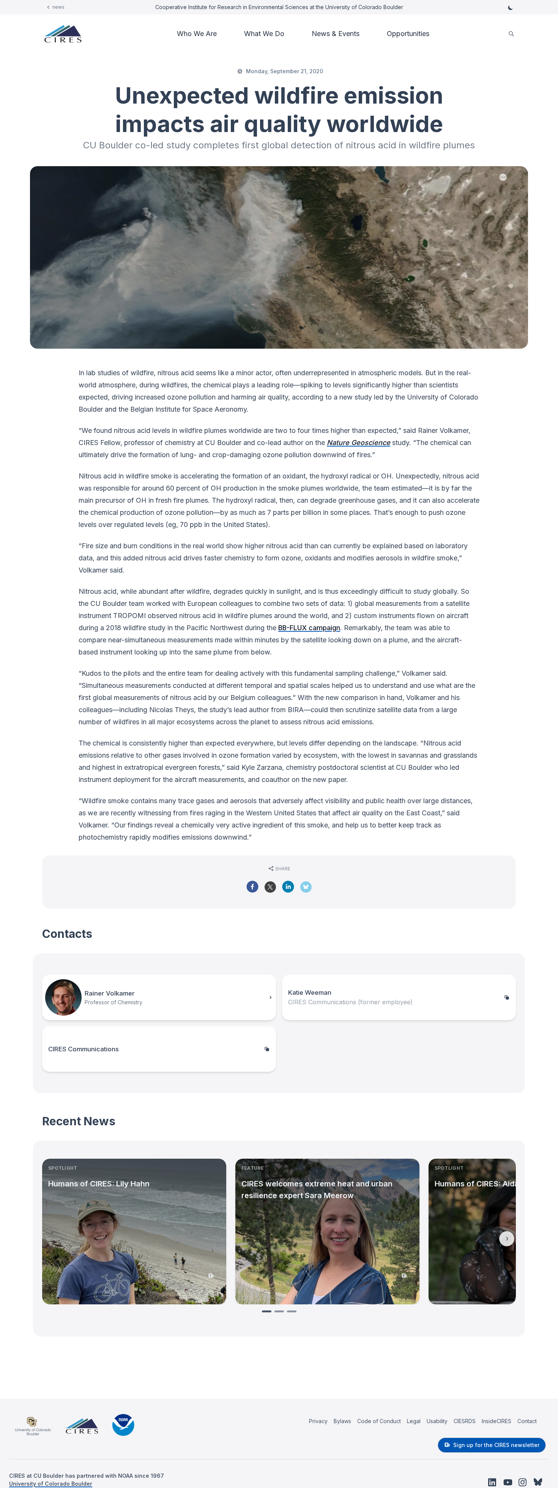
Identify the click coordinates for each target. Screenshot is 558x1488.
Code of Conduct (379, 1421)
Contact (527, 1421)
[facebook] (252, 887)
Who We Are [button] (197, 34)
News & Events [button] (335, 34)
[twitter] (270, 890)
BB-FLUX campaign (309, 628)
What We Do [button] (264, 34)
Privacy (318, 1421)
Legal (414, 1421)
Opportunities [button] (408, 34)
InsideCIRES (496, 1421)
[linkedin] (288, 887)
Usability (437, 1421)
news (58, 7)
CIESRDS (465, 1421)
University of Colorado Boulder (50, 1483)
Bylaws (342, 1421)
